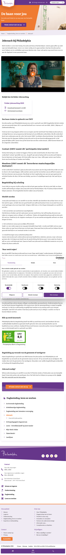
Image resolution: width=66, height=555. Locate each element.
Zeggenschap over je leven (44, 514)
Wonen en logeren (11, 486)
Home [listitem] (3, 33)
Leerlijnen (9, 437)
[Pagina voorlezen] (46, 2)
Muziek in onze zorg (42, 516)
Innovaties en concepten (43, 518)
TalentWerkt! (10, 433)
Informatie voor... (41, 523)
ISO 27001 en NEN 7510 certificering (44, 546)
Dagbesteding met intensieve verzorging (19, 411)
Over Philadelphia (41, 512)
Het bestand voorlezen (15, 111)
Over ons (37, 509)
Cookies (30, 546)
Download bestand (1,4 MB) (17, 108)
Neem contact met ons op (13, 25)
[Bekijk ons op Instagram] (55, 455)
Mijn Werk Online (12, 430)
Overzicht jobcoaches (15, 418)
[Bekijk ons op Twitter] (43, 455)
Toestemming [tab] (11, 262)
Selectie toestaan (33, 295)
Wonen (6, 512)
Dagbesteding (9, 494)
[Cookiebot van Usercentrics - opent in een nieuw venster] (57, 258)
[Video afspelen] (33, 74)
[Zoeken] (63, 2)
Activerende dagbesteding (15, 404)
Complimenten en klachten (44, 525)
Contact (4, 529)
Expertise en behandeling (11, 521)
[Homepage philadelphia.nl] (16, 453)
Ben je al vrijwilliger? (42, 535)
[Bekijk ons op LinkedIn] (51, 455)
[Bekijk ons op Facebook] (47, 455)
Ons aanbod (5, 509)
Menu (33, 552)
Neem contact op (8, 532)
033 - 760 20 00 (8, 475)
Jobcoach (9, 415)
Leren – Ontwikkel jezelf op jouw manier (19, 426)
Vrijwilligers (38, 529)
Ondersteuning (10, 490)
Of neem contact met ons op (18, 387)
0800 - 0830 (7, 469)
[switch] (25, 288)
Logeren (6, 514)
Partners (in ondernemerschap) (45, 521)
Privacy (6, 535)
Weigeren (12, 295)
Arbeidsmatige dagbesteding (15, 407)
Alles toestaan (54, 295)
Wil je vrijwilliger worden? (43, 532)
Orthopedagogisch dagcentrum (16, 422)
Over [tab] (54, 262)
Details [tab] (33, 262)
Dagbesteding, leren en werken (21, 398)
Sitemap (24, 546)
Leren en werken (10, 498)
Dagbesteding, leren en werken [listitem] (16, 33)
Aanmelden (7, 539)
